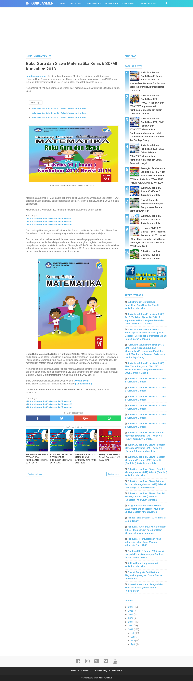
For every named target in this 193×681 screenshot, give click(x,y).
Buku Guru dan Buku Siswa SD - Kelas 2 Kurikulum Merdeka (59, 113)
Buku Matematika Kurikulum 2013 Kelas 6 (49, 224)
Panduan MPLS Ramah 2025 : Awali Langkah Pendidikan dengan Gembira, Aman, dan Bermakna (144, 554)
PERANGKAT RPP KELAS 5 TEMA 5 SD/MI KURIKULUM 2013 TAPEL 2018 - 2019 (61, 458)
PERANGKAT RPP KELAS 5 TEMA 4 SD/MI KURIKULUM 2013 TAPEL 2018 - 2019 (85, 458)
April (133, 644)
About (73, 671)
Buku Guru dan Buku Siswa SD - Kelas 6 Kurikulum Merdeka (151, 191)
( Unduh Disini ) (82, 381)
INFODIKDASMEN (40, 3)
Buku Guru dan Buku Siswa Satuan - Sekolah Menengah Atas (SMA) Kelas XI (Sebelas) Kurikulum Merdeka (145, 484)
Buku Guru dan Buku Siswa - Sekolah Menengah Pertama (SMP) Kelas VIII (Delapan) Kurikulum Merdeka (145, 447)
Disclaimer (117, 671)
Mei (133, 640)
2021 (131, 622)
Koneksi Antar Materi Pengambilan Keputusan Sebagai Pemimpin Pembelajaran (144, 587)
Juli (133, 633)
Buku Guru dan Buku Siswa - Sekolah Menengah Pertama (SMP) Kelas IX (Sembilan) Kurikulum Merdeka (145, 460)
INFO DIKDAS (76, 3)
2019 (131, 629)
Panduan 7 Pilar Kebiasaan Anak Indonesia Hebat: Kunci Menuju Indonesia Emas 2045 (143, 542)
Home (62, 3)
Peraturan (128, 3)
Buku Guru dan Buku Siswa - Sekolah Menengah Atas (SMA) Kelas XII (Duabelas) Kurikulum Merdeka (145, 496)
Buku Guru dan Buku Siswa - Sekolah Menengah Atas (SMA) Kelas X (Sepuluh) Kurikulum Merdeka (146, 472)
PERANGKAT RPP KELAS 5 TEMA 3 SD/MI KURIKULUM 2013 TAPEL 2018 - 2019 (37, 458)
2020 (131, 625)
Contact (84, 671)
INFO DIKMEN (93, 3)
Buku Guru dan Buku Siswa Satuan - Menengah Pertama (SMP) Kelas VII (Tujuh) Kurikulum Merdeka (144, 435)
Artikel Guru (111, 3)
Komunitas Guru (148, 3)
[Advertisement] (96, 33)
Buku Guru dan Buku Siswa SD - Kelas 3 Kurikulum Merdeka (59, 117)
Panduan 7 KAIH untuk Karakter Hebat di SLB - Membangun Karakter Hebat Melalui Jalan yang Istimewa (145, 529)
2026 (131, 607)
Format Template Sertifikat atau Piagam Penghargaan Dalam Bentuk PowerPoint (143, 575)
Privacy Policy (100, 671)
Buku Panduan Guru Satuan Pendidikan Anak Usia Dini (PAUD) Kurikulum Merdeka (142, 305)
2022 (131, 618)
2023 (131, 614)
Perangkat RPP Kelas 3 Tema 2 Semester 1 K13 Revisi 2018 (109, 457)
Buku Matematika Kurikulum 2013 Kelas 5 (49, 221)
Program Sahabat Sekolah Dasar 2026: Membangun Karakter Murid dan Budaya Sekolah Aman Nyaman (144, 508)
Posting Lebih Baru (35, 474)
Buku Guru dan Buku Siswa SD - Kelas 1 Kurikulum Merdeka (59, 108)
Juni (133, 636)
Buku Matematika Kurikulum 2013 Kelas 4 (49, 218)
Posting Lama (113, 474)
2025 (131, 610)
